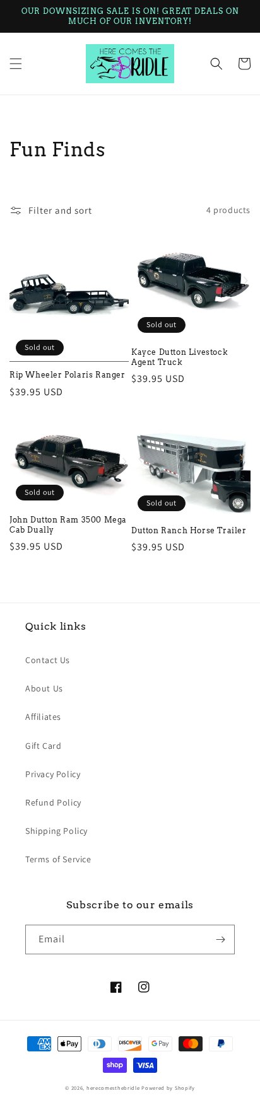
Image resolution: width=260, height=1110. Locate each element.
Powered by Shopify (168, 1087)
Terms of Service (58, 859)
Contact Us (47, 660)
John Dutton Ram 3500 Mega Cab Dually (68, 525)
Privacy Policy (52, 774)
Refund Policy (53, 802)
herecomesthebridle (113, 1087)
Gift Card (43, 745)
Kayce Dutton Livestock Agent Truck (179, 357)
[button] (16, 64)
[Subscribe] (220, 939)
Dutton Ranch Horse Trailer (189, 530)
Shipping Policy (56, 830)
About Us (44, 688)
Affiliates (43, 716)
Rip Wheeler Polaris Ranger (67, 374)
